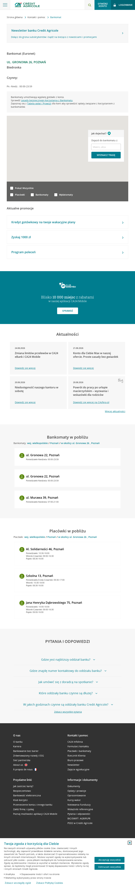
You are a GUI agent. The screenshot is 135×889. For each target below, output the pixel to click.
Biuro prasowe (75, 760)
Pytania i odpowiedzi (79, 813)
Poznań (54, 443)
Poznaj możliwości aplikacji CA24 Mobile (35, 813)
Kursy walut (74, 800)
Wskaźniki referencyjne (80, 809)
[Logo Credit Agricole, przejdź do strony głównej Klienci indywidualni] (27, 4)
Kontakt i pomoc (36, 17)
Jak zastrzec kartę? (23, 786)
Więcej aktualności (115, 411)
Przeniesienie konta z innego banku (32, 804)
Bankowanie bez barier (26, 751)
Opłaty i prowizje (77, 790)
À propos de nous (23, 769)
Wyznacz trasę (106, 155)
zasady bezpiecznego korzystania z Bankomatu (47, 100)
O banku (18, 741)
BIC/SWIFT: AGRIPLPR (79, 818)
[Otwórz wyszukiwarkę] (89, 5)
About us (18, 764)
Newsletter (74, 764)
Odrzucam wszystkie (109, 866)
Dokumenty (74, 786)
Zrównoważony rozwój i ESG (28, 755)
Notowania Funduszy (79, 804)
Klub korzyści (20, 800)
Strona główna (15, 17)
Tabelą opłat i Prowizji (39, 103)
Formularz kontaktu (78, 746)
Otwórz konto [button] (103, 5)
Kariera (17, 746)
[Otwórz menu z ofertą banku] (5, 5)
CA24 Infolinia (75, 741)
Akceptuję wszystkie (109, 859)
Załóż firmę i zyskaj (23, 809)
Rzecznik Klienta (76, 755)
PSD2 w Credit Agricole (80, 823)
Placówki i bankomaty (79, 751)
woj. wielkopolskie (37, 443)
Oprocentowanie (77, 795)
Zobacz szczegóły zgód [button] (18, 883)
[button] (129, 842)
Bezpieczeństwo (22, 790)
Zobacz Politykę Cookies (49, 883)
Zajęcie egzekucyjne (78, 769)
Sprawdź (67, 310)
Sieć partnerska (21, 760)
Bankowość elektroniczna (27, 795)
